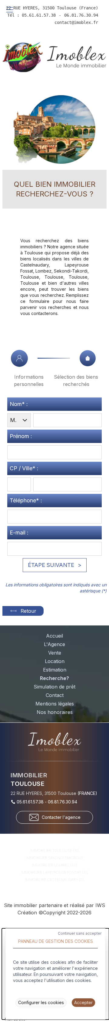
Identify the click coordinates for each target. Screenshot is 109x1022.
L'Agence (54, 644)
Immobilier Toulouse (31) (54, 850)
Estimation (54, 670)
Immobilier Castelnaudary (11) (54, 879)
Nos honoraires (55, 712)
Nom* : (19, 404)
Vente (54, 653)
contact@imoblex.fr (76, 22)
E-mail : (19, 532)
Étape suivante (51, 565)
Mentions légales (54, 704)
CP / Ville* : (24, 468)
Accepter (83, 1002)
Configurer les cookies (41, 1002)
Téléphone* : (26, 500)
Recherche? (54, 678)
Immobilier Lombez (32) (54, 865)
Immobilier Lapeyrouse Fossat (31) (54, 872)
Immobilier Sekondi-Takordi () (54, 858)
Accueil (54, 636)
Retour (28, 611)
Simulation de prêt (54, 687)
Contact (55, 695)
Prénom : (21, 436)
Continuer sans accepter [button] (79, 933)
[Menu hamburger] (10, 10)
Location (54, 661)
